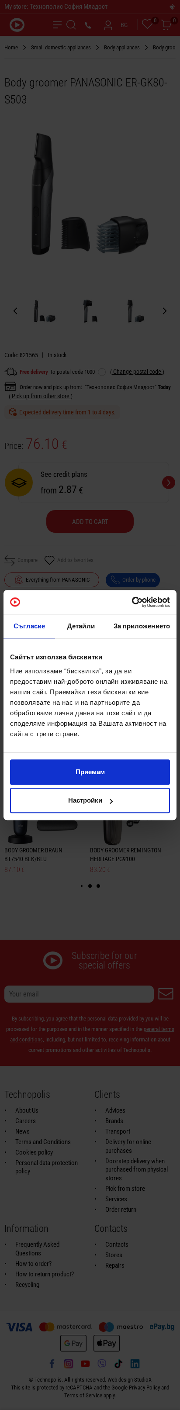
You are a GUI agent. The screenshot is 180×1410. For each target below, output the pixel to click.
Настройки (85, 800)
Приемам (90, 772)
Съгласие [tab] (29, 626)
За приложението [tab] (142, 626)
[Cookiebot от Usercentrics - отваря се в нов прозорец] (131, 602)
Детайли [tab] (81, 626)
